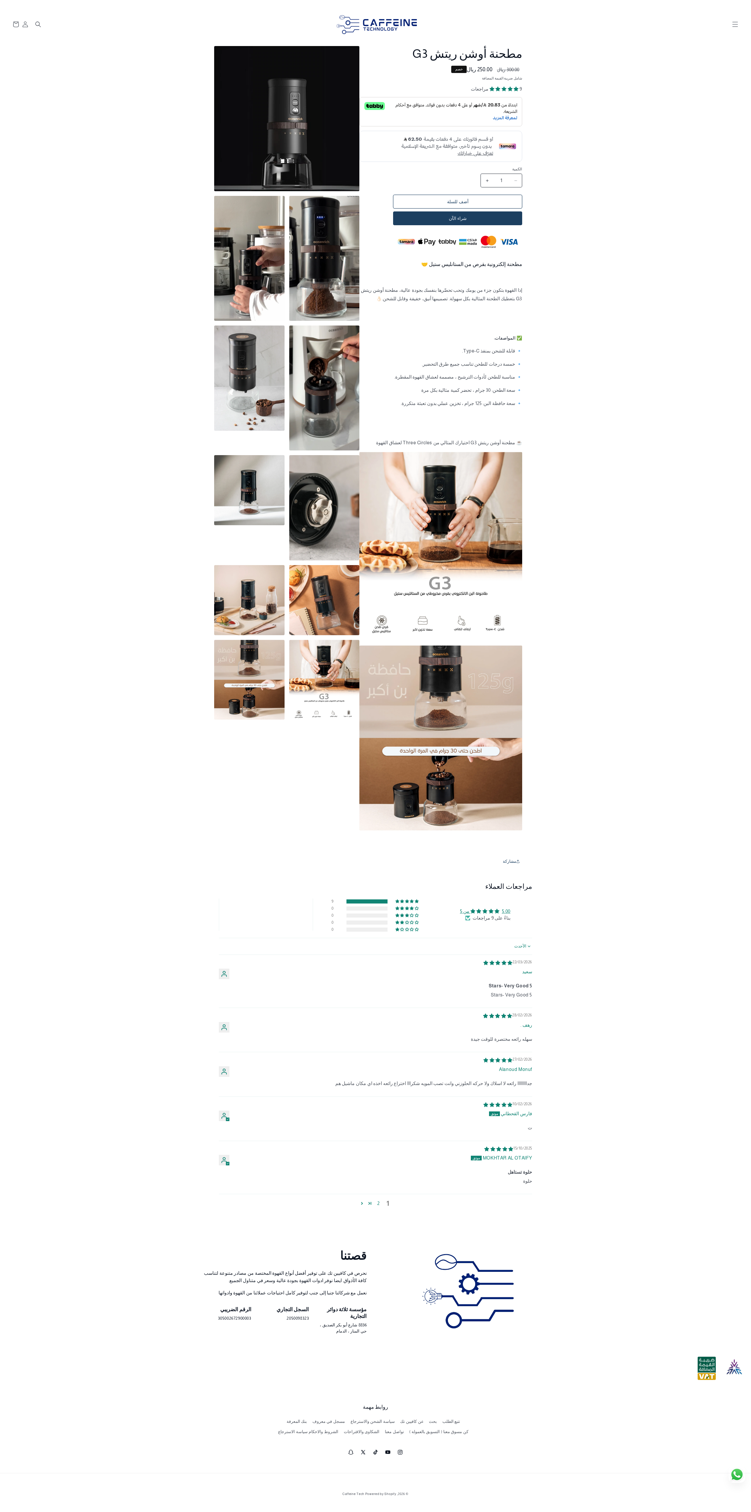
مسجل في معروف (328, 1421)
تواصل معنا (394, 1431)
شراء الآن (458, 218)
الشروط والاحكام (323, 1431)
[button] (735, 24)
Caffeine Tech (353, 1494)
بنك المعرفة (297, 1421)
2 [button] (378, 1203)
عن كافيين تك (411, 1421)
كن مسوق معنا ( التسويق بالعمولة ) (438, 1431)
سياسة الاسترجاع (293, 1431)
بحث (433, 1421)
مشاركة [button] (509, 861)
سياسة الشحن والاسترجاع (373, 1421)
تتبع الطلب (451, 1421)
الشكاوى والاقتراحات (362, 1431)
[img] (497, 962)
